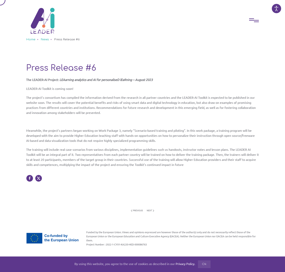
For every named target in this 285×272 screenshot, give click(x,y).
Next (149, 210)
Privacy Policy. (185, 264)
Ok (204, 264)
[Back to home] (42, 18)
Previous (138, 210)
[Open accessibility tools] (276, 8)
